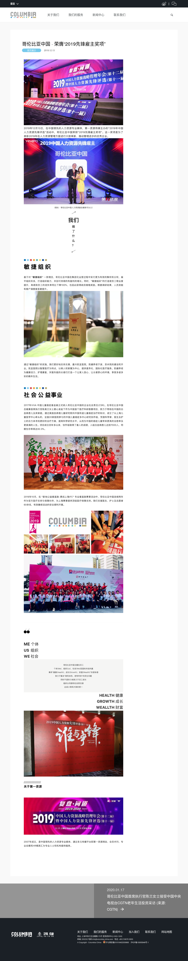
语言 (12, 3)
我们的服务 (100, 932)
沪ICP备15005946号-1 (140, 942)
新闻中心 (118, 932)
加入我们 (134, 932)
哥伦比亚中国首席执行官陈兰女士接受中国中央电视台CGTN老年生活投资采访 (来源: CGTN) (144, 902)
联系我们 (150, 932)
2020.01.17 (115, 889)
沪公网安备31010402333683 (117, 942)
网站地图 (166, 932)
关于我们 (82, 932)
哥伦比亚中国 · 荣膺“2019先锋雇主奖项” (64, 43)
